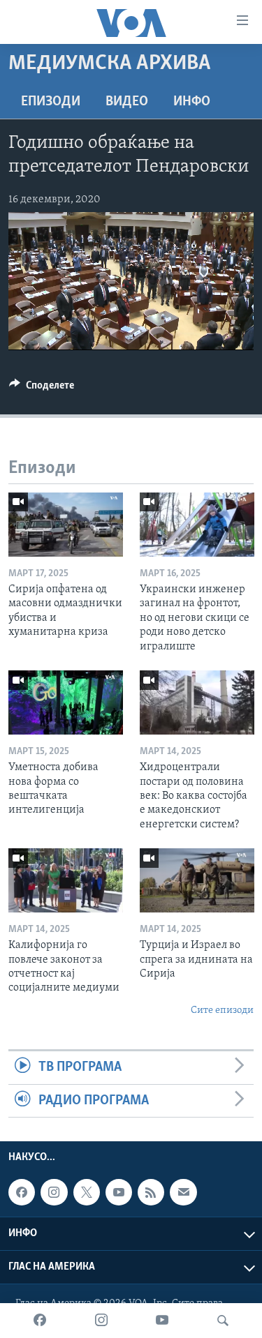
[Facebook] (39, 1320)
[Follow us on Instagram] (54, 1192)
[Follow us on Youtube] (118, 1192)
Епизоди (50, 102)
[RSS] (151, 1192)
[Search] (223, 1320)
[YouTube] (162, 1320)
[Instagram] (101, 1320)
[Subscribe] (183, 1192)
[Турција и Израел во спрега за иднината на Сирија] (197, 880)
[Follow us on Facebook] (21, 1192)
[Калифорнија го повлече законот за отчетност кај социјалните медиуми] (65, 880)
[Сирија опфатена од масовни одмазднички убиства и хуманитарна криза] (65, 525)
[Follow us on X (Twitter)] (86, 1192)
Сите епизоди (222, 1010)
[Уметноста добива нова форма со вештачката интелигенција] (65, 702)
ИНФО (191, 102)
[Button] (41, 388)
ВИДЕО (126, 102)
